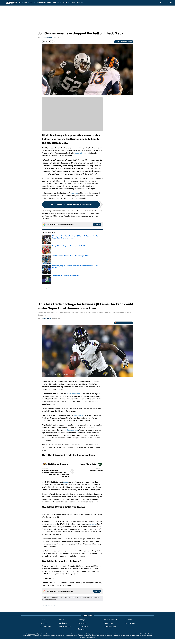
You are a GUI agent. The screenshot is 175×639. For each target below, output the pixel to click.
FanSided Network (110, 620)
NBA (31, 2)
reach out (74, 193)
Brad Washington (46, 37)
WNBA (49, 2)
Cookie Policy (46, 627)
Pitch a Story (83, 623)
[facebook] (160, 2)
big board (92, 524)
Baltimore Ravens (73, 394)
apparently (79, 153)
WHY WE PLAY (41, 2)
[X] (164, 2)
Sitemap (44, 623)
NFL (20, 2)
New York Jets (79, 415)
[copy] (53, 41)
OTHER (65, 2)
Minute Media (31, 634)
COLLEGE (56, 2)
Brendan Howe (46, 318)
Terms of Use (130, 623)
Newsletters (62, 623)
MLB (25, 2)
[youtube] (171, 2)
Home (44, 288)
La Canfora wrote (71, 430)
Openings (81, 620)
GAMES (72, 2)
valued (65, 482)
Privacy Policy (108, 623)
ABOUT (79, 2)
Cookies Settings (109, 627)
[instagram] (167, 2)
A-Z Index (128, 620)
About (43, 620)
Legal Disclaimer (64, 627)
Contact (61, 620)
